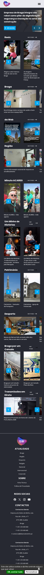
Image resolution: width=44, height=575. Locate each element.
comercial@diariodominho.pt (22, 534)
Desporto (22, 460)
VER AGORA (21, 28)
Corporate (22, 474)
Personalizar (31, 572)
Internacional (22, 470)
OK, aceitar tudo (15, 572)
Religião (22, 463)
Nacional (22, 467)
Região (22, 456)
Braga (22, 453)
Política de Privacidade (22, 486)
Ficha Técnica (22, 483)
